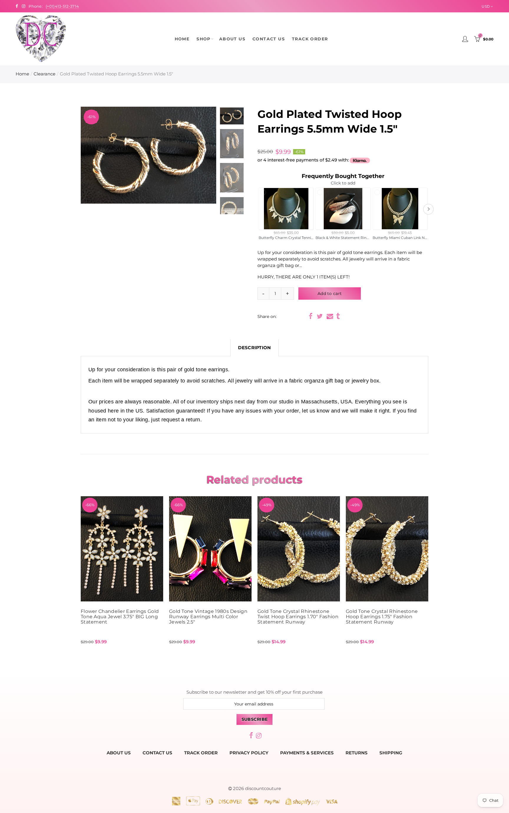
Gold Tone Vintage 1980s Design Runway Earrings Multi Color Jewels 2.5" (208, 617)
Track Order (310, 39)
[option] (148, 155)
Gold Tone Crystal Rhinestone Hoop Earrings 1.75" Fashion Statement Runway (382, 617)
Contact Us (268, 39)
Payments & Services (307, 753)
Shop (203, 39)
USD (486, 6)
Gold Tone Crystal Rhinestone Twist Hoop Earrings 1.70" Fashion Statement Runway (297, 617)
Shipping (390, 753)
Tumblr (338, 316)
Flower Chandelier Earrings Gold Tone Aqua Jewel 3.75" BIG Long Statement (120, 617)
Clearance (44, 74)
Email (330, 316)
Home (182, 39)
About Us (232, 39)
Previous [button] (96, 155)
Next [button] (200, 155)
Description (254, 347)
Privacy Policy (248, 753)
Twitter (320, 316)
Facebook (311, 316)
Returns (357, 753)
